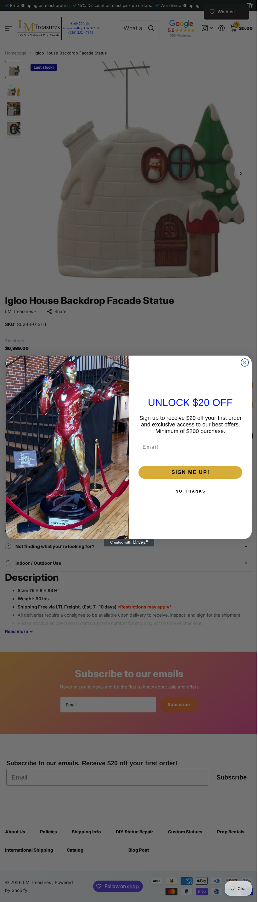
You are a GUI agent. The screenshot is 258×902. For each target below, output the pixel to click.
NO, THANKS (188, 491)
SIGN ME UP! (188, 472)
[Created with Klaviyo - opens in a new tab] (127, 542)
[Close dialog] (242, 362)
